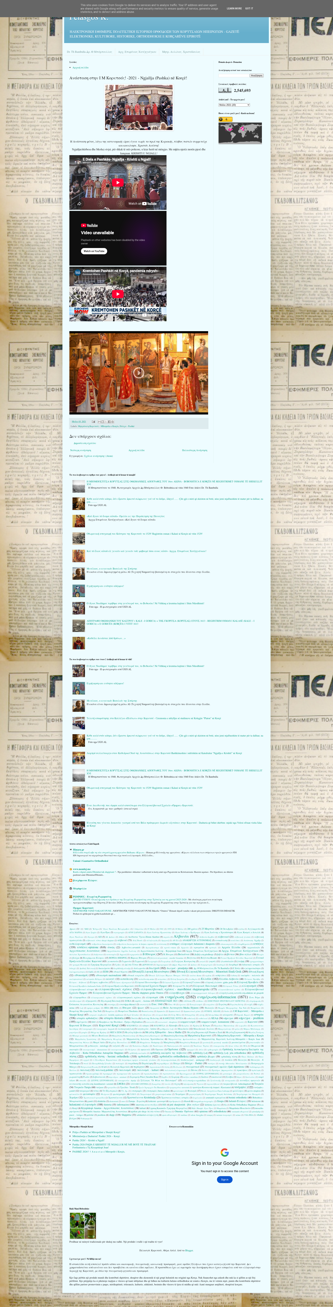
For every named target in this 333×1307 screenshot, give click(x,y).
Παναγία (242, 1059)
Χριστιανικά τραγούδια (94, 1097)
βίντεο (230, 954)
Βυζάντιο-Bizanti (209, 957)
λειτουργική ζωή (126, 1028)
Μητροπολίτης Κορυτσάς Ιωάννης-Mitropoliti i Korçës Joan (231, 1039)
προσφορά (107, 1073)
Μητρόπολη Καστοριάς (149, 1035)
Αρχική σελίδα (80, 67)
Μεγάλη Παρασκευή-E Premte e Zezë (204, 1032)
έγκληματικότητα (77, 971)
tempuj (210, 1115)
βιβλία (220, 954)
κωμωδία (243, 1025)
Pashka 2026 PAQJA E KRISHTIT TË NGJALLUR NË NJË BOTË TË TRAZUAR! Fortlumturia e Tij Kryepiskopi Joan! (114, 1146)
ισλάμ (202, 1014)
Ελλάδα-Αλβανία (229, 979)
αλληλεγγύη (152, 940)
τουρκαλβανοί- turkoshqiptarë (237, 1083)
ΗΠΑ (106, 1007)
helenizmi (256, 1101)
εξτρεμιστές (91, 1000)
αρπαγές (213, 947)
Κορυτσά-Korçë (108, 1025)
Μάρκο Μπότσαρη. (252, 1029)
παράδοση (133, 1063)
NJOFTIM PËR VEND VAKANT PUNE (92, 910)
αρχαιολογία (253, 947)
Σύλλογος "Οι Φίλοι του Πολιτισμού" (159, 1080)
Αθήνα (121, 937)
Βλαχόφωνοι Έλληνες (93, 957)
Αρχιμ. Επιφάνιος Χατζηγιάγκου (240, 950)
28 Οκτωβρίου (226, 928)
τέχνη (177, 1083)
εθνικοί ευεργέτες (136, 975)
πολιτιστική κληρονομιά (176, 1070)
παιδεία (229, 1059)
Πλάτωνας (177, 1067)
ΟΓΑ (245, 1046)
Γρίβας (118, 964)
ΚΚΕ (94, 1022)
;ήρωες (72, 928)
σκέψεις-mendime (190, 1077)
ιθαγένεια (147, 1014)
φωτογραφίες (119, 1094)
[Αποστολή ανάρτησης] (93, 421)
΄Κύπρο (95, 929)
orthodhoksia (220, 1111)
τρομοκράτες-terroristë (179, 1087)
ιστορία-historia (113, 1018)
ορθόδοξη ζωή (200, 1052)
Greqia (220, 1101)
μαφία (84, 1032)
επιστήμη (111, 1004)
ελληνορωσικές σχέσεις (101, 997)
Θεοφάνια (109, 1011)
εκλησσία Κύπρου (94, 979)
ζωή (81, 1008)
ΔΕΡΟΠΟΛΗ (147, 964)
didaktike (101, 1101)
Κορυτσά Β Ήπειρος (80, 1025)
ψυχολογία (197, 1097)
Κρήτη (196, 1025)
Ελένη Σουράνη (178, 979)
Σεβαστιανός (99, 1076)
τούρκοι (100, 1087)
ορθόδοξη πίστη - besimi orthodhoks (107, 1056)
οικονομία (74, 1049)
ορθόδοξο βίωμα (206, 1056)
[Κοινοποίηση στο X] (106, 422)
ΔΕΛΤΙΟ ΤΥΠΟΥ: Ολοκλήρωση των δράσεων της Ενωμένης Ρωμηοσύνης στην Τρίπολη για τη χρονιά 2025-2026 (130, 899)
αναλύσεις (235, 940)
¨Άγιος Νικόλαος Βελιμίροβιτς (116, 929)
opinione (203, 1111)
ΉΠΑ (116, 1008)
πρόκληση (256, 1070)
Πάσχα (176, 1063)
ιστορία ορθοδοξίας (87, 1018)
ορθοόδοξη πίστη (229, 1056)
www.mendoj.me (82, 869)
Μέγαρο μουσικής (80, 1035)
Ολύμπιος (132, 1049)
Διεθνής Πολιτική (87, 968)
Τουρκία (259, 1083)
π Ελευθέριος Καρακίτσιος (105, 1060)
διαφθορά (233, 964)
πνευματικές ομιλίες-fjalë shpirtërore (224, 1066)
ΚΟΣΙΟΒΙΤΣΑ (132, 1025)
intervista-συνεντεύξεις (147, 1104)
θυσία (226, 1011)
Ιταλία (134, 1018)
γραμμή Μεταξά (79, 964)
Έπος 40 (172, 1004)
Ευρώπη (223, 1004)
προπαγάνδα (75, 1073)
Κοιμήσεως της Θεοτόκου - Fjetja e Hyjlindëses (121, 1021)
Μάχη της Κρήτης (98, 1032)
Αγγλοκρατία (254, 928)
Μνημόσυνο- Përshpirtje (150, 1042)
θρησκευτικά (174, 1011)
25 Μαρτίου (208, 928)
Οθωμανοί (256, 1045)
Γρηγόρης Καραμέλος (101, 964)
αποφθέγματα (243, 944)
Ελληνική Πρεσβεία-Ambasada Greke (85, 986)
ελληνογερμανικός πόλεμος (203, 993)
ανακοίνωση (221, 940)
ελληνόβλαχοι (177, 992)
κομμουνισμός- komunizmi (215, 1021)
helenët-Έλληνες (237, 1101)
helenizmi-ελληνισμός (82, 1104)
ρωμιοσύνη (74, 1076)
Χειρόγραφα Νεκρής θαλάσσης (218, 1094)
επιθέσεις (200, 1001)
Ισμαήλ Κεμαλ (243, 1014)
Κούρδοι (185, 1025)
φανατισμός (178, 1091)
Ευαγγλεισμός (196, 1004)
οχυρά (86, 1060)
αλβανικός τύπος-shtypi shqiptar (100, 940)
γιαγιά (202, 961)
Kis (225, 1104)
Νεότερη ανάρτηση (80, 450)
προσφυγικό (122, 1073)
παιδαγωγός (215, 1060)
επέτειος (188, 1000)
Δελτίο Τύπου (131, 964)
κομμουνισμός (188, 1021)
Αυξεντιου (98, 954)
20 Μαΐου (179, 929)
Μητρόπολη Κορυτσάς (200, 1035)
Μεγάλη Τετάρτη (256, 1032)
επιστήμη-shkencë (127, 1004)
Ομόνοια (173, 1049)
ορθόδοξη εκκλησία (137, 1053)
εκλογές (110, 979)
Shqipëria (126, 1114)
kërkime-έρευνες (213, 1104)
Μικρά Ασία (99, 1042)
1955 (169, 929)
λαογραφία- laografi (105, 1029)
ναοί (127, 1046)
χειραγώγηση (195, 1094)
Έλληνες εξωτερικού (122, 982)
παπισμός (120, 1063)
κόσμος (146, 1025)
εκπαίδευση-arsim (146, 979)
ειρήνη (208, 975)
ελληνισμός (249, 986)
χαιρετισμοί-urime (163, 1094)
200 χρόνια (192, 928)
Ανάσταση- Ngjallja (252, 940)
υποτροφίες (137, 1090)
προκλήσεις (242, 1070)
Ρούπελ (257, 1073)
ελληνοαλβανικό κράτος (229, 989)
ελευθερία (192, 979)
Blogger (189, 1250)
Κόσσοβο (173, 1025)
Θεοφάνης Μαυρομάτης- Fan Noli (85, 1011)
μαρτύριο (73, 1032)
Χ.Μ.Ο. (133, 1094)
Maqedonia (221, 1108)
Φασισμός (192, 1090)
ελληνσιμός (152, 997)
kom (262, 1104)
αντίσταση (161, 944)
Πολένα (72, 1070)
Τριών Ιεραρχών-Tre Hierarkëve (152, 1087)
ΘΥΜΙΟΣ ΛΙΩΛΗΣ (212, 1011)
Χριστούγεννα (115, 1097)
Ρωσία (86, 1076)
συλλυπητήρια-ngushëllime (194, 1080)
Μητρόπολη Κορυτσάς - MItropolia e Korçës (98, 426)
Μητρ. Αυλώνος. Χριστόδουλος (181, 51)
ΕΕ (98, 971)
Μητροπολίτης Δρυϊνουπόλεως (182, 1039)
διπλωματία (140, 968)
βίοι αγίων (245, 954)
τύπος (96, 1090)
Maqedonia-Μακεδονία (240, 1108)
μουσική (206, 1042)
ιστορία (259, 1014)
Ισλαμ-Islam (213, 1014)
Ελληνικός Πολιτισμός (205, 985)
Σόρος (239, 1077)
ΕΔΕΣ (91, 971)
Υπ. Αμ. (124, 1091)
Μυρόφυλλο (79, 888)
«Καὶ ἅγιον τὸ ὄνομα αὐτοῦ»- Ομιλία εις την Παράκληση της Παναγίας (126, 516)
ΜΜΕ (133, 1042)
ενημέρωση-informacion (216, 996)
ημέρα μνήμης (93, 1008)
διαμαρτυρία (207, 964)
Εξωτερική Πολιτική (110, 1000)
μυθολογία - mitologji (98, 1045)
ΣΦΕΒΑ (121, 1083)
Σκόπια (204, 1076)
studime (184, 1115)
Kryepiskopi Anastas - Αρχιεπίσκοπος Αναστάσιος (107, 1108)
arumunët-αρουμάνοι (215, 1097)
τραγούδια (112, 1087)
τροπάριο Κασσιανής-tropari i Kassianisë (212, 1087)
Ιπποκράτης (190, 1014)
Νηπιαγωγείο (173, 1046)
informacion (123, 1104)
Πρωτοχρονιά (186, 1073)
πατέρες (211, 1063)
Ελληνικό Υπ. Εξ (181, 986)
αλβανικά (223, 936)
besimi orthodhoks (238, 1097)
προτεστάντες (169, 1073)
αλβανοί (122, 940)
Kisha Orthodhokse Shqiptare (243, 1104)
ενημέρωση (174, 996)
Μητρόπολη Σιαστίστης (86, 1039)
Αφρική (123, 954)
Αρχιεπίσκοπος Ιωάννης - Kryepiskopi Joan (160, 950)
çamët (90, 1101)
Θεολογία (209, 1007)
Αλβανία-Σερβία (206, 937)
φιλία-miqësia (254, 1090)
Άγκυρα (90, 937)
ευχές (250, 1004)
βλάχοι (75, 957)
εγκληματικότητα (252, 968)
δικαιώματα (104, 968)
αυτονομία (111, 954)
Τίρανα (200, 1084)
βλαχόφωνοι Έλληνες (85, 880)
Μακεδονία (183, 1028)
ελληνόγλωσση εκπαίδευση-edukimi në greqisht (241, 992)
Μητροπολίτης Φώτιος (79, 1042)
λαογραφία (87, 1029)
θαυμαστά (154, 1008)
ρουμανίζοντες (243, 1073)
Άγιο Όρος (105, 932)
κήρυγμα (228, 1018)
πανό (86, 1063)
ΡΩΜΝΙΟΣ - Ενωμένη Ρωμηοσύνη (92, 896)
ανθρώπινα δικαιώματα (102, 944)
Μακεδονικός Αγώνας (203, 1028)
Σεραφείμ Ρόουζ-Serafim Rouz (144, 1076)
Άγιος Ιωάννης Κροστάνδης (159, 932)
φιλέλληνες (238, 1090)
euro (123, 1101)
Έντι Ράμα (254, 997)
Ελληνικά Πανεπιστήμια (147, 982)
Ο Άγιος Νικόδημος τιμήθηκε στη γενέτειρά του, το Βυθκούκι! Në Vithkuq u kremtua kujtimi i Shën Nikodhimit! (145, 603)
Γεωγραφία (153, 961)
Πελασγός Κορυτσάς (120, 1066)
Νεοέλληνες (158, 1046)
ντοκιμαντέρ (219, 1046)
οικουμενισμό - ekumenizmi (95, 1049)
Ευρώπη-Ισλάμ (237, 1004)
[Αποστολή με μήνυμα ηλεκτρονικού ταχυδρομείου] (99, 422)
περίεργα (139, 1066)
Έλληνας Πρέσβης (253, 979)
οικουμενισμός (117, 1049)
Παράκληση (147, 1063)
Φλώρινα (105, 1094)
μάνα (237, 1029)
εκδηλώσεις (220, 975)
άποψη (111, 947)
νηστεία (186, 1046)
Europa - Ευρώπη (136, 1101)
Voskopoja (85, 1118)
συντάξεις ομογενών (250, 1080)
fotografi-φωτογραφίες (204, 1101)
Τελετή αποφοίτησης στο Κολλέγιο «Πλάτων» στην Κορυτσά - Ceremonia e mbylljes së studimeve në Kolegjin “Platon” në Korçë (154, 718)
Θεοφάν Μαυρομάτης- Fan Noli (232, 1008)
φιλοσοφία (89, 1094)
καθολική (191, 1018)
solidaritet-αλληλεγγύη (147, 1114)
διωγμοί (154, 968)
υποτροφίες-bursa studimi (158, 1090)
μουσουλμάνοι (238, 1042)
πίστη (166, 1067)
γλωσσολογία (227, 961)
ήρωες (141, 1007)
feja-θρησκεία (175, 1101)
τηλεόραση (188, 1084)
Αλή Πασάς (138, 940)
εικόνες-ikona (195, 975)
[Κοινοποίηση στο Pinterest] (112, 422)
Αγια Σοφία (91, 932)
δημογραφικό (162, 964)
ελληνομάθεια (79, 997)
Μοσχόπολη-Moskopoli (189, 1042)
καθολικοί (203, 1018)
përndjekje (256, 1111)
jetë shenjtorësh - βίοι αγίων (184, 1104)
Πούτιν (205, 1070)
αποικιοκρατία (227, 944)
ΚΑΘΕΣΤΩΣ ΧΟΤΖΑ (173, 1018)
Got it (249, 8)
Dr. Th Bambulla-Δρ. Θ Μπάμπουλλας (89, 51)
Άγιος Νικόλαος (76, 937)
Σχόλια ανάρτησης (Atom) (98, 456)
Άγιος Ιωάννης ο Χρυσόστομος (218, 932)
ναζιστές (116, 1045)
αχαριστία (134, 954)
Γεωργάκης (166, 961)
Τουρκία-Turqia (82, 1087)
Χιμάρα (73, 1097)
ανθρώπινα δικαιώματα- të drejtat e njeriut (135, 944)
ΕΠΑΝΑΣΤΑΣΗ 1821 (166, 1000)
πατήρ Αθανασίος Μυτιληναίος (233, 1063)
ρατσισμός (227, 1073)
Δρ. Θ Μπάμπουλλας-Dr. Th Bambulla (211, 968)
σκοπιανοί (217, 1076)
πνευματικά (192, 1066)
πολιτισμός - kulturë (148, 1070)
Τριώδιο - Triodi (127, 1087)
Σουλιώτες (250, 1077)
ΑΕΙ (100, 936)
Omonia (168, 1111)
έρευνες (182, 1004)
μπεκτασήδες (255, 1042)
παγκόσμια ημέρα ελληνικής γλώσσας (139, 1060)
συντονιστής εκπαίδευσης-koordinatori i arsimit (91, 1083)
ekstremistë (113, 1101)
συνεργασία (230, 1080)
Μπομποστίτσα (76, 1045)
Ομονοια (159, 1049)
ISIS (164, 1104)
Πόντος (194, 1070)
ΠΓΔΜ (104, 1067)
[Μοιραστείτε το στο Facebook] (109, 422)
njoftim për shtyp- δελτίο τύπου (145, 1111)
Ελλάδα (206, 979)
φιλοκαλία (74, 1094)
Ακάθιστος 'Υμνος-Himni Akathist (144, 936)
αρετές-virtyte (170, 947)
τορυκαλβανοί (213, 1084)
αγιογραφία (119, 932)
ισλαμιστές (228, 1014)
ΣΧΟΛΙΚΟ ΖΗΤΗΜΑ (139, 1084)
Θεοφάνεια (255, 1008)
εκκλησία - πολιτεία (250, 975)
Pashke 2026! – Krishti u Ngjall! (88, 1140)
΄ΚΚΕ (86, 929)
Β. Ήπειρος (168, 954)
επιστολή (144, 1004)
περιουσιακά (155, 1067)
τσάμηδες (240, 1087)
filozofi (187, 1101)
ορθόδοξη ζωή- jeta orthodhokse (229, 1052)
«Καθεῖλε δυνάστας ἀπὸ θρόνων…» (106, 638)
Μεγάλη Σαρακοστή (235, 1032)
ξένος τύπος (234, 1046)
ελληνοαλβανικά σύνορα (81, 989)
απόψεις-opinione (87, 947)
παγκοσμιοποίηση (168, 1060)
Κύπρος (206, 1025)
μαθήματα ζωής (167, 1029)
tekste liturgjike (197, 1115)
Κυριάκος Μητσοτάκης (224, 1025)
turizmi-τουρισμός (224, 1115)
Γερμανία (126, 961)
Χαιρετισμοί (145, 1094)
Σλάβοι (229, 1076)
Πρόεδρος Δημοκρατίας (222, 1070)
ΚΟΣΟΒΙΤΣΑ (159, 1025)
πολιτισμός (125, 1070)
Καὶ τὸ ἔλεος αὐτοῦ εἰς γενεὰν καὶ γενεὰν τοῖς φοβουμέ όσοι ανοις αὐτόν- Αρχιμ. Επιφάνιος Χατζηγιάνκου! (146, 551)
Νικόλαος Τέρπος (201, 1046)
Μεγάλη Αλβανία (133, 1032)
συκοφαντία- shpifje (127, 1080)
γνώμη (240, 961)
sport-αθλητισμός (169, 1115)
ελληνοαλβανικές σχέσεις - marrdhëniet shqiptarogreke (175, 989)
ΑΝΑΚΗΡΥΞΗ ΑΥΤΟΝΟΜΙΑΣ (196, 940)
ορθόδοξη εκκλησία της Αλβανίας (168, 1052)
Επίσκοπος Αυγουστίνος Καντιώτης (86, 1004)
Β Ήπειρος (149, 954)
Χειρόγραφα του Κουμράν (248, 1094)
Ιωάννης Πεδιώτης (150, 1018)
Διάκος (194, 964)
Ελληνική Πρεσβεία (248, 982)
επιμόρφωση (255, 1001)
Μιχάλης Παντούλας (118, 1042)
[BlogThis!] (102, 422)
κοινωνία (150, 1022)
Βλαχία (260, 954)
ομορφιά (191, 1049)
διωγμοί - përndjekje (177, 968)
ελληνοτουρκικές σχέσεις (129, 997)
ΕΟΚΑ (128, 1000)
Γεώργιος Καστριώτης (184, 961)
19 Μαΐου (151, 929)
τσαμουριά (84, 1090)
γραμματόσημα (257, 961)
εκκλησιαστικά (76, 979)
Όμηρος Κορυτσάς (83, 908)
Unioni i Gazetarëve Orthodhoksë (90, 861)
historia (107, 1104)
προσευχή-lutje (92, 1073)
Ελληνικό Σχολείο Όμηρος (153, 985)
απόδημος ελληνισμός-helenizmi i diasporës (192, 943)
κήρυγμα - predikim (251, 1018)
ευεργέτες (210, 1004)
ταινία (167, 1084)
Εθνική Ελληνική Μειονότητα (150, 971)
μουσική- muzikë (221, 1042)
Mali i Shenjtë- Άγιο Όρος (202, 1108)
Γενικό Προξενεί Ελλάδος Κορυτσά (237, 958)
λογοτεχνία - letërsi (146, 1028)
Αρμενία (185, 947)
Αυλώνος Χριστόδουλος (80, 954)
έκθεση (234, 975)
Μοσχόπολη (169, 1042)
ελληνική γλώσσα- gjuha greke (219, 982)
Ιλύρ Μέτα (176, 1014)
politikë (90, 1114)
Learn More (234, 8)
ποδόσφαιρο (255, 1067)
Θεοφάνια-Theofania (128, 1011)
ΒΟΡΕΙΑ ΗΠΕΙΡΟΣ (118, 957)
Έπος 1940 (157, 1004)
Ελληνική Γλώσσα (191, 982)
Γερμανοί (139, 961)
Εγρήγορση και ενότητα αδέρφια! (105, 586)
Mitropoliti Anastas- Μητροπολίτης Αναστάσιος (105, 1111)
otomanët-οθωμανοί (240, 1111)
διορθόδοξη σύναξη (122, 968)
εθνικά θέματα (121, 971)
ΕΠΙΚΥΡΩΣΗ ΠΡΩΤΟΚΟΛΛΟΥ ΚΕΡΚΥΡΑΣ (226, 1001)
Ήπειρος (126, 1007)
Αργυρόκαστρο (152, 947)
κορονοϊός (239, 1022)
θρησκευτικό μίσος (192, 1011)
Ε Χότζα (237, 968)
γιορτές (212, 961)
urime (238, 1115)
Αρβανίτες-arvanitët (131, 947)
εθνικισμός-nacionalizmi (108, 975)
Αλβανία (181, 936)
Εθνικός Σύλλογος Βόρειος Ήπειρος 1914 (167, 975)
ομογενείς (145, 1049)
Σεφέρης (176, 1076)
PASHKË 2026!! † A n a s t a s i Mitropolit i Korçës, (98, 1151)
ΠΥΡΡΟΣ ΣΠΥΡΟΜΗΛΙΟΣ (207, 1073)
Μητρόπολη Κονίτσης (174, 1035)
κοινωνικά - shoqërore (167, 1022)
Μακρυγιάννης (224, 1029)
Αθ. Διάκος (110, 937)
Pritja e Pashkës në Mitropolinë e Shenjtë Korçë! (96, 1132)
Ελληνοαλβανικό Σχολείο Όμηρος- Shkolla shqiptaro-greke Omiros (128, 992)
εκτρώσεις (162, 979)
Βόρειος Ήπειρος (139, 957)
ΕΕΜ (105, 971)
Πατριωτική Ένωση (89, 1067)
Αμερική (165, 940)
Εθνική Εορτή (256, 971)
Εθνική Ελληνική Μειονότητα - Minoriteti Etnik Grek (209, 971)
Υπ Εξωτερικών (110, 1090)
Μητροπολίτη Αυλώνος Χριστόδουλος (145, 1039)
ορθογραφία (212, 1049)
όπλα (201, 1049)
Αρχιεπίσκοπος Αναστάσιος (84, 950)
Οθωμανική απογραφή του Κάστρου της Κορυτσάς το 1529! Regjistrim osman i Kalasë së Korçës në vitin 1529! (145, 533)
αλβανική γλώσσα (242, 937)
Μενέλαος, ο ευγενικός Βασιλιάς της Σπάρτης (112, 568)
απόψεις (258, 944)
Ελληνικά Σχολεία (171, 982)
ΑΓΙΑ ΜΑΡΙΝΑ (75, 932)
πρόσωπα (136, 1073)
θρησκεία (161, 1011)
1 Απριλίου (139, 929)
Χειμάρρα (180, 1094)
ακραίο (166, 937)
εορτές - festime (142, 1000)
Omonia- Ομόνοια (184, 1111)
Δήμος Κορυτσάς (179, 964)
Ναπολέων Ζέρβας (141, 1046)
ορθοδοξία (144, 1056)
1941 (161, 929)
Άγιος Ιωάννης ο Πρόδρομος (187, 932)
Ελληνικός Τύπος (230, 986)
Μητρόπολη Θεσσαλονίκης (123, 1035)
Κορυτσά (253, 1021)
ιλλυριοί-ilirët (161, 1014)
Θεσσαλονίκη (147, 1011)
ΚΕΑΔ (214, 1018)
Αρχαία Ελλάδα (231, 947)
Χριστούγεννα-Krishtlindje (141, 1097)
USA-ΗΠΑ (248, 1115)
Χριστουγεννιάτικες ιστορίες (175, 1097)
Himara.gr (78, 849)
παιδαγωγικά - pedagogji (193, 1059)
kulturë (143, 1108)
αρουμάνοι (199, 947)
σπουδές (83, 1080)
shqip (111, 1114)
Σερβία (165, 1077)
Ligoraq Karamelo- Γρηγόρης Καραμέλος (168, 1108)
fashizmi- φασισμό (156, 1101)
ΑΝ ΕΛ (176, 940)
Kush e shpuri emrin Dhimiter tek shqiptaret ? (94, 871)
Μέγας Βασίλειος (100, 1035)
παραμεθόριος (163, 1063)
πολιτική (84, 1070)
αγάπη (241, 929)
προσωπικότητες (151, 1073)
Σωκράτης (156, 1084)
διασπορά (220, 964)
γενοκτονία (112, 961)
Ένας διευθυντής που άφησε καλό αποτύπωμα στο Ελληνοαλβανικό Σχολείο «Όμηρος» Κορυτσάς (140, 805)
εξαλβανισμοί (75, 1001)
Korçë (75, 1108)
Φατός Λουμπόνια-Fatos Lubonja (215, 1091)
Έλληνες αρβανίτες (99, 982)
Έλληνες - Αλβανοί (77, 982)
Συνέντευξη (216, 1080)
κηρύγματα (81, 1021)
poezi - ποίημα (76, 1114)
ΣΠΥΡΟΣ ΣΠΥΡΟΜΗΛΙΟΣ (102, 1080)
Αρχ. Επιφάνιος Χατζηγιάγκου (137, 51)
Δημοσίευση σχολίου (85, 443)
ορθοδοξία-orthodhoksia (174, 1056)
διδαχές (72, 968)
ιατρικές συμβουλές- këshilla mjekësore (106, 1014)
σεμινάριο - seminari (117, 1077)
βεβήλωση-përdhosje (204, 954)
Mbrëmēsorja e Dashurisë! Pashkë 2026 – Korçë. (96, 1136)
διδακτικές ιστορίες (251, 964)
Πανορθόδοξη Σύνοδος (102, 1063)
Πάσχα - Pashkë (127, 426)
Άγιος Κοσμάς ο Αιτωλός (249, 932)
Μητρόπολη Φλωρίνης (111, 1039)
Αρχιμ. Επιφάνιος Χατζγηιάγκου (202, 950)
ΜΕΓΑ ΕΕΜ (115, 1032)
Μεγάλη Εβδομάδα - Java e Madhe (163, 1032)
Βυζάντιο (191, 957)
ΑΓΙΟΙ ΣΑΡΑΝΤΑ (135, 932)
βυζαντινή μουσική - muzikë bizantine (167, 958)
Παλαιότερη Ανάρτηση (194, 450)
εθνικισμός (81, 975)
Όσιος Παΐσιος (247, 1056)
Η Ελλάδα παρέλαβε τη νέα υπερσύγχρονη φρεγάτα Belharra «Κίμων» (109, 852)
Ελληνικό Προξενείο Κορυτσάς (119, 986)
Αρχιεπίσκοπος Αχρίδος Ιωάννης (122, 951)
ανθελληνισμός (77, 943)
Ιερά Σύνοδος (133, 1014)
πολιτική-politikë (104, 1070)
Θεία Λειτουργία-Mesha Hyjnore (181, 1007)
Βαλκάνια (183, 954)
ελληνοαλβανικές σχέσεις (115, 989)
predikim (101, 1114)
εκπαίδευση (126, 979)
